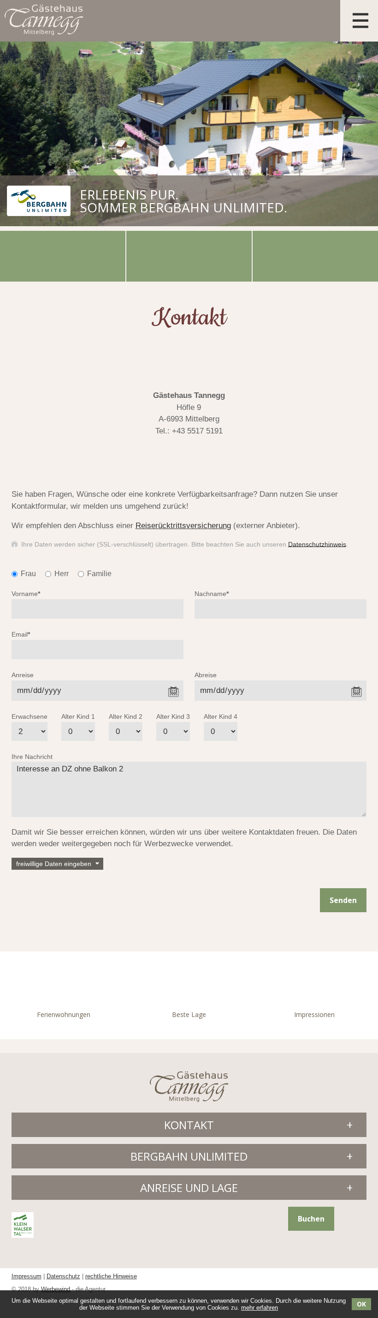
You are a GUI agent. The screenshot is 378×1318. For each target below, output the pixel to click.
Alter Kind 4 (220, 716)
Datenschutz (63, 1276)
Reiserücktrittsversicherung (183, 525)
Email (21, 634)
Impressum (26, 1276)
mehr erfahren (259, 1307)
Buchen (311, 1219)
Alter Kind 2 (125, 716)
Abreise (206, 675)
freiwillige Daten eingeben (53, 863)
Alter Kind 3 (173, 716)
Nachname (212, 593)
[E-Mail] (189, 256)
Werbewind (55, 1289)
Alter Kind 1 (78, 716)
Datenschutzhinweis (317, 544)
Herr (61, 574)
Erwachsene (29, 716)
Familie (99, 574)
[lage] (315, 256)
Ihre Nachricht (32, 756)
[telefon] (62, 256)
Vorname (26, 593)
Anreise (23, 675)
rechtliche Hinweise (111, 1276)
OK (361, 1304)
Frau (28, 574)
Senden (343, 900)
